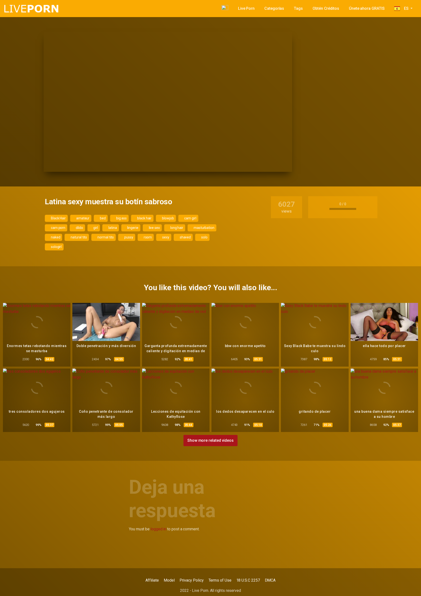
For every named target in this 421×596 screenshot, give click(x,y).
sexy (165, 237)
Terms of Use (220, 580)
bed (102, 218)
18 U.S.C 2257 (248, 580)
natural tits (78, 237)
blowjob (167, 218)
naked (55, 237)
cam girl (190, 218)
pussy (128, 237)
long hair (176, 228)
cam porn (57, 228)
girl (95, 228)
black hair (144, 218)
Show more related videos (210, 440)
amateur (82, 218)
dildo (79, 228)
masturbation (203, 228)
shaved (185, 237)
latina (112, 228)
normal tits (105, 237)
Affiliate (152, 580)
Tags (298, 8)
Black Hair (58, 218)
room (147, 237)
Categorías (274, 8)
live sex (154, 228)
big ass (121, 218)
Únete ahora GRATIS (367, 8)
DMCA (270, 580)
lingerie (132, 228)
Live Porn (246, 8)
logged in (158, 529)
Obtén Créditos (326, 8)
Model (169, 580)
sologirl (56, 247)
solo (204, 237)
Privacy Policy (192, 580)
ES (404, 8)
